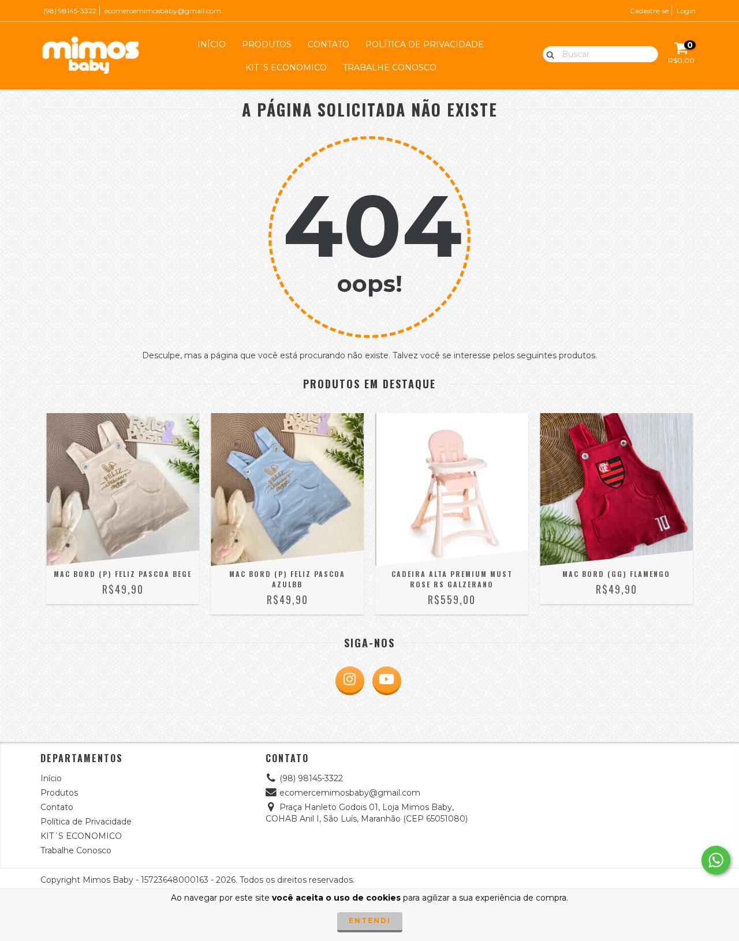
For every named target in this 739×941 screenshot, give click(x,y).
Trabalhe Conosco (389, 67)
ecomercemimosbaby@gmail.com (162, 10)
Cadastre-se (649, 10)
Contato (328, 44)
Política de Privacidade (424, 44)
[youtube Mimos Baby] (386, 680)
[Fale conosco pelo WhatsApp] (715, 860)
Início (211, 44)
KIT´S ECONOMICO (286, 67)
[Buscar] (548, 53)
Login (686, 10)
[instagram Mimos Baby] (349, 680)
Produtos (267, 44)
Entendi (370, 920)
